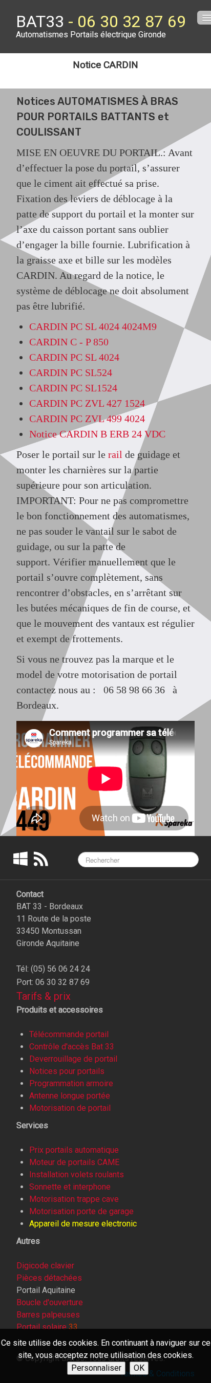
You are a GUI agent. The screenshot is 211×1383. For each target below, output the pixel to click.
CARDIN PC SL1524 (73, 387)
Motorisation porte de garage (81, 1211)
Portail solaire (41, 1327)
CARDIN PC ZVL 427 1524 (87, 403)
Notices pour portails (66, 1071)
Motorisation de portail (70, 1108)
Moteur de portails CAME (74, 1162)
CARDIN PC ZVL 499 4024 (87, 418)
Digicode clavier (45, 1265)
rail (115, 454)
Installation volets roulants (76, 1174)
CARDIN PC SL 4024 (74, 357)
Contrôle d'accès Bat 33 (71, 1046)
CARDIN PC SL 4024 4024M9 (93, 326)
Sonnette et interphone (70, 1187)
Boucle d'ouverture (49, 1302)
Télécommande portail (69, 1034)
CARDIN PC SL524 (70, 372)
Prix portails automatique (74, 1150)
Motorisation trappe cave (74, 1199)
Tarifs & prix (43, 996)
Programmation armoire (71, 1083)
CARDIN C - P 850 (69, 341)
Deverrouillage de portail (73, 1059)
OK (139, 1368)
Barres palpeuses (48, 1315)
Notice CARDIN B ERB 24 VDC (97, 434)
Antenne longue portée (69, 1096)
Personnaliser (96, 1368)
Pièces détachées (49, 1278)
